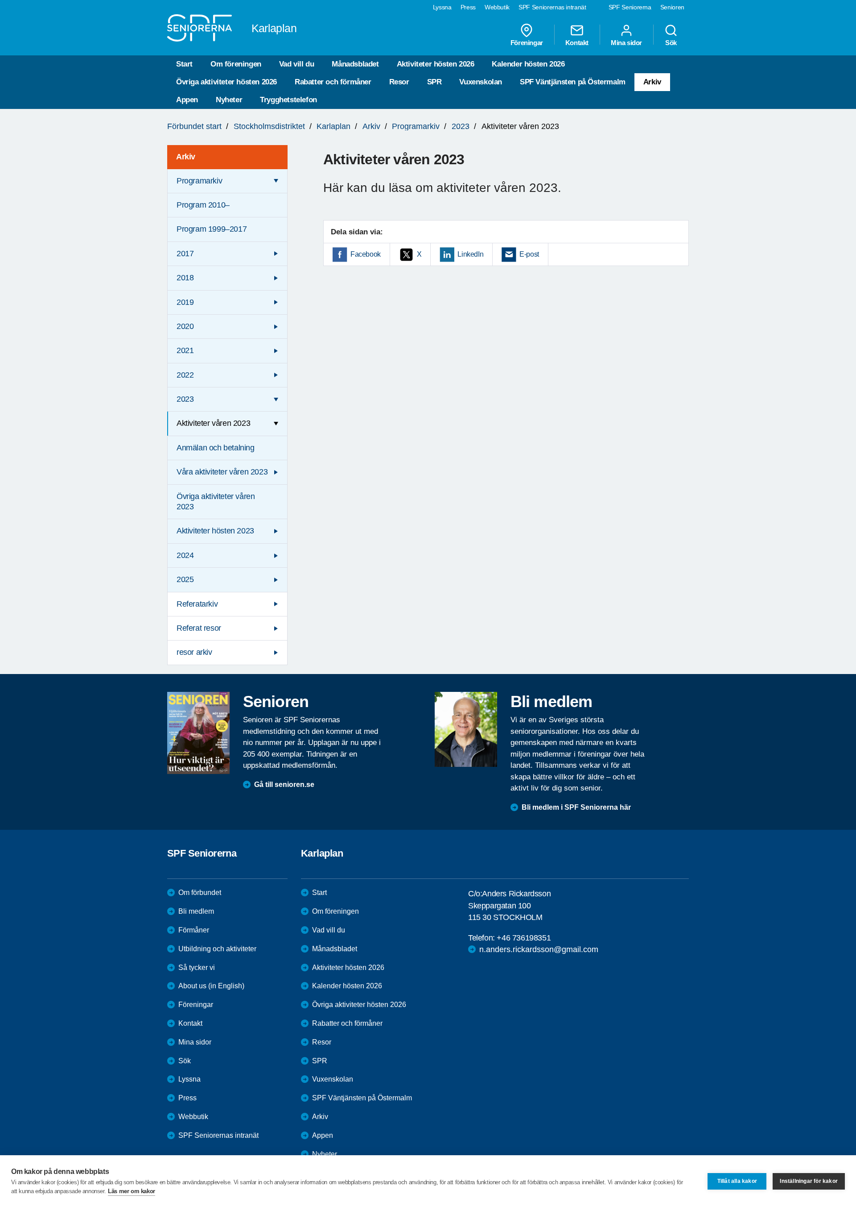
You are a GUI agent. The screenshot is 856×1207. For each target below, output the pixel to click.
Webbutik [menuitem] (497, 7)
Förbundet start (194, 126)
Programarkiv (416, 126)
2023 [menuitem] (185, 399)
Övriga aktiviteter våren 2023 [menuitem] (216, 501)
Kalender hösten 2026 (528, 64)
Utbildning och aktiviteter (217, 949)
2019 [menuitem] (185, 302)
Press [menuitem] (468, 7)
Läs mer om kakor (131, 1191)
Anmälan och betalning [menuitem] (216, 447)
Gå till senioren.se (284, 784)
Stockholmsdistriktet (269, 126)
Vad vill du (296, 64)
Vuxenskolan (480, 82)
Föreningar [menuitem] (526, 42)
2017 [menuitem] (185, 253)
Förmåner (193, 930)
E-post (529, 254)
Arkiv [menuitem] (185, 156)
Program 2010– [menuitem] (203, 204)
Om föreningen (235, 64)
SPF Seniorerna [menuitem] (630, 7)
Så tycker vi (196, 967)
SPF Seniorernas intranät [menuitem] (552, 7)
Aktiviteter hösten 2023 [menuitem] (215, 530)
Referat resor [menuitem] (199, 628)
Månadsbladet (355, 64)
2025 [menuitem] (185, 579)
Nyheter (229, 100)
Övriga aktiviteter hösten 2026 (226, 82)
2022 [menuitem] (185, 374)
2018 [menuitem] (185, 277)
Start (184, 64)
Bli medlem (196, 911)
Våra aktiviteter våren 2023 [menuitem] (222, 471)
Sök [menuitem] (671, 42)
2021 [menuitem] (185, 350)
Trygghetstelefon (288, 100)
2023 (460, 126)
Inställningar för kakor (809, 1181)
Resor (399, 82)
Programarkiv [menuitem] (199, 180)
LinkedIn (470, 254)
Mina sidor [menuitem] (626, 42)
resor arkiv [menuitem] (194, 652)
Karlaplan (333, 126)
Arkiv (652, 82)
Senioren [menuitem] (672, 7)
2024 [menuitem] (185, 555)
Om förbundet (199, 892)
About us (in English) (211, 986)
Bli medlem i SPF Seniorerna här (576, 807)
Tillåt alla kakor (737, 1181)
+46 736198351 (524, 937)
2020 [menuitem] (185, 326)
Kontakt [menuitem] (576, 42)
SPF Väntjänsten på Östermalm (573, 82)
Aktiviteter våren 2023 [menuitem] (213, 423)
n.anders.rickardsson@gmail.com (538, 949)
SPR (434, 82)
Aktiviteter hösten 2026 (435, 64)
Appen (187, 100)
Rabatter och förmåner (333, 82)
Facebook (365, 254)
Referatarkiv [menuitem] (197, 603)
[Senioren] (198, 733)
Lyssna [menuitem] (442, 7)
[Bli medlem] (466, 729)
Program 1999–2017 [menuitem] (212, 229)
